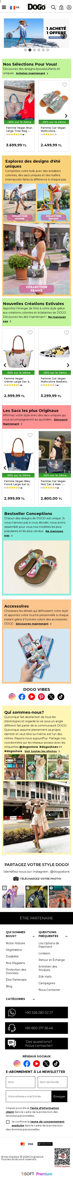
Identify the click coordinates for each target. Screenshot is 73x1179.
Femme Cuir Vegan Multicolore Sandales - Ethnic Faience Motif (53, 129)
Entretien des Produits (48, 968)
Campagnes (47, 983)
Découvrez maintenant (32, 623)
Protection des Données (16, 971)
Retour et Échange (52, 960)
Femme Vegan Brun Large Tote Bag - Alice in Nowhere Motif (19, 129)
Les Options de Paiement (49, 944)
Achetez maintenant (30, 73)
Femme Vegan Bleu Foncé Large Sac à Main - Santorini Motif (18, 482)
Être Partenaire (16, 979)
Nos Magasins (15, 963)
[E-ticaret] (36, 1174)
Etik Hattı (45, 976)
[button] (25, 50)
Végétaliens (14, 950)
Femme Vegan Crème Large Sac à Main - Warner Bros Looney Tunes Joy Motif (16, 380)
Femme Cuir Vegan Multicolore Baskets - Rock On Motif (55, 380)
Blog (9, 986)
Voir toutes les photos (41, 751)
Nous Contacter (49, 990)
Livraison (44, 953)
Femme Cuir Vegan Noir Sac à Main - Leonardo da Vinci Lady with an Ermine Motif (54, 482)
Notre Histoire (15, 943)
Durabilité (12, 956)
